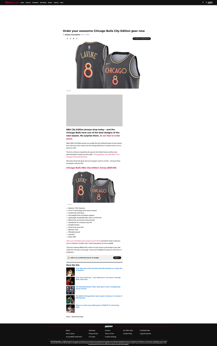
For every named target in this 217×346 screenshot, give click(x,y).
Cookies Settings (110, 337)
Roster (50, 2)
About (68, 330)
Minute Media (57, 341)
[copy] (76, 38)
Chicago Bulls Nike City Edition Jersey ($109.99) (91, 168)
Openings (92, 330)
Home (68, 316)
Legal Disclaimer (145, 333)
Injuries (56, 2)
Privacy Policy (93, 333)
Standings (43, 2)
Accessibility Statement (74, 337)
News (22, 2)
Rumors (28, 2)
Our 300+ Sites (128, 330)
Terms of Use (109, 333)
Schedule (35, 2)
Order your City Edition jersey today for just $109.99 (83, 241)
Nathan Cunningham (72, 34)
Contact (107, 330)
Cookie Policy (127, 333)
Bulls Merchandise (77, 316)
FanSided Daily (145, 330)
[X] (206, 2)
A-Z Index (92, 337)
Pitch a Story (70, 333)
